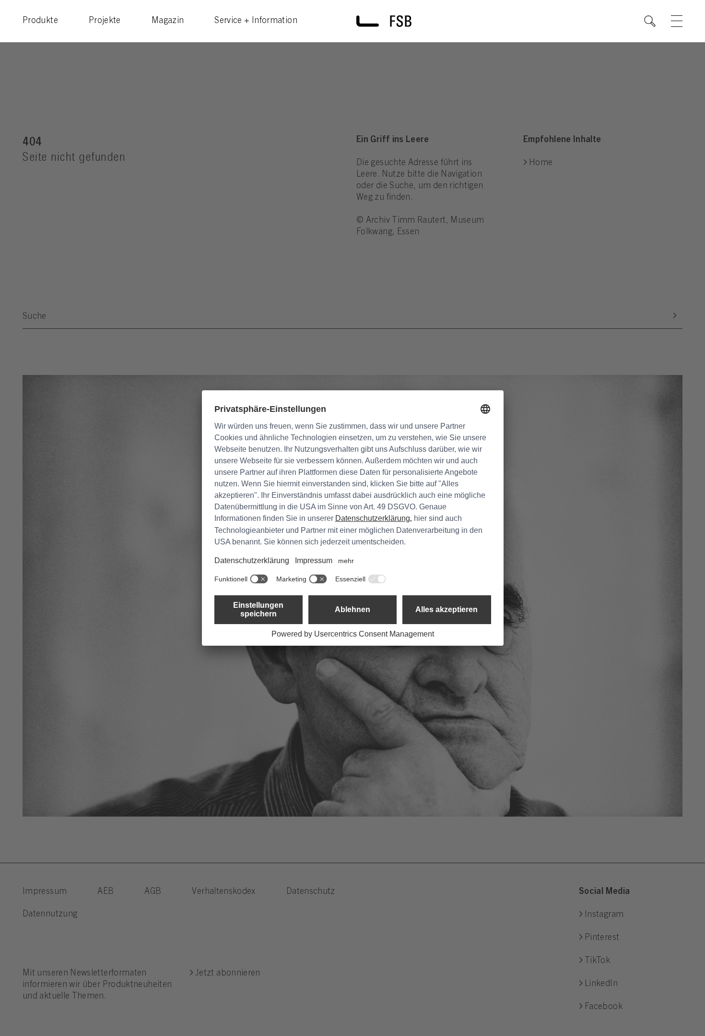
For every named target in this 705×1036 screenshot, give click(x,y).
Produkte (40, 21)
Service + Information (255, 21)
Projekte (105, 21)
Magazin (168, 21)
